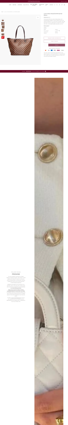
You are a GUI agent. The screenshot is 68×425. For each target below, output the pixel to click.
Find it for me (54, 41)
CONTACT (51, 4)
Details (45, 27)
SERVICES (14, 4)
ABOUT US (46, 5)
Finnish (66, 1)
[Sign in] (59, 4)
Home (2, 11)
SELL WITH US (26, 4)
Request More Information (54, 38)
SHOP (10, 4)
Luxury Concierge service (16, 297)
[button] (54, 5)
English (62, 1)
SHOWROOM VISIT (41, 5)
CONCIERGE (20, 4)
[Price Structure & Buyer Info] (49, 17)
